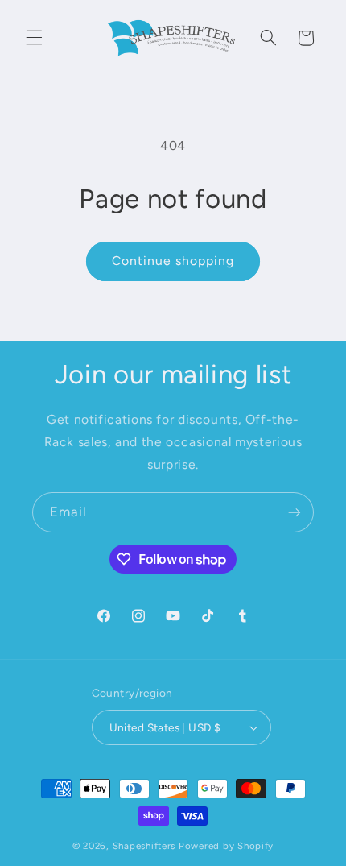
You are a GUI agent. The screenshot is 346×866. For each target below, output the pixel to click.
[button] (33, 37)
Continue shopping (173, 260)
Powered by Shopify (226, 845)
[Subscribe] (294, 512)
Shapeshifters (144, 845)
